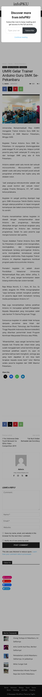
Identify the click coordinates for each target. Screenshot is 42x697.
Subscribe (29, 30)
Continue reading (21, 37)
